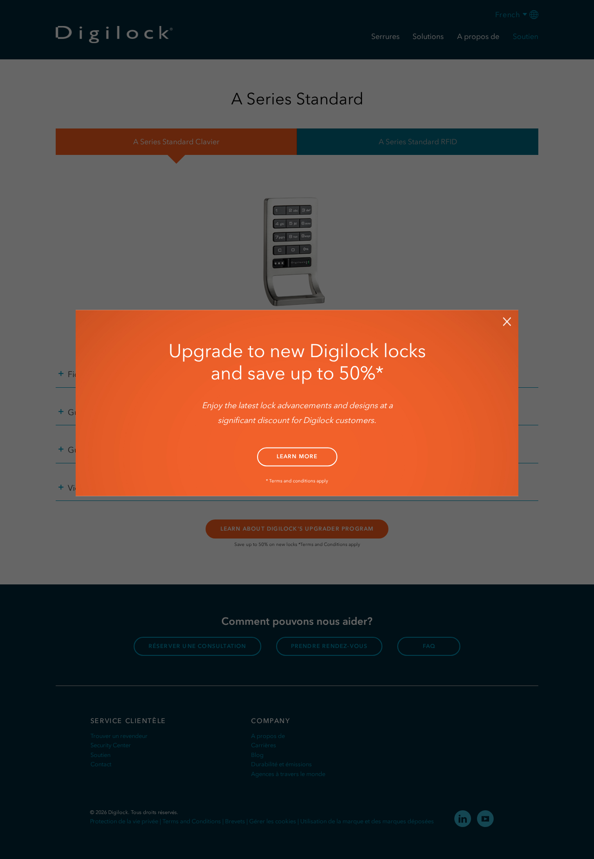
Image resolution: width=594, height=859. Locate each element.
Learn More (297, 456)
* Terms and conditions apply (297, 481)
